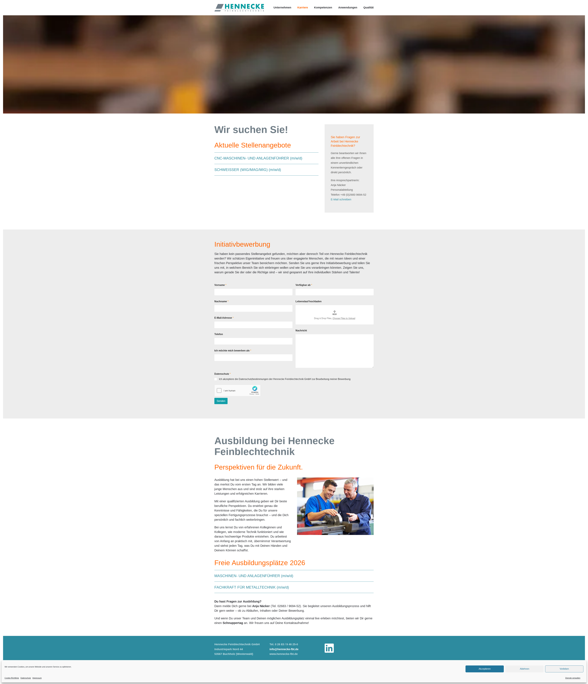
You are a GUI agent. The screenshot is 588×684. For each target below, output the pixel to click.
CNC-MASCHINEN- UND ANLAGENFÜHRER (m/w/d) (258, 158)
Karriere (302, 7)
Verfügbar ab (304, 285)
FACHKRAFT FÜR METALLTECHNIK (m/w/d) (251, 587)
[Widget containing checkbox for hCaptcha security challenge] (237, 390)
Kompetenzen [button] (323, 7)
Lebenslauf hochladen (309, 301)
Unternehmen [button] (282, 7)
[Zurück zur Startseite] (239, 7)
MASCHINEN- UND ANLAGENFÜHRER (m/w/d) (253, 576)
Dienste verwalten (572, 678)
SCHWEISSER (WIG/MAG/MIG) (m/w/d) (247, 170)
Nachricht (301, 330)
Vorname (220, 285)
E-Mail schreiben (341, 199)
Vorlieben (564, 668)
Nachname (221, 301)
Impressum (37, 678)
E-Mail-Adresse (224, 317)
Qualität (368, 7)
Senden (221, 401)
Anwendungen (347, 7)
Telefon (218, 334)
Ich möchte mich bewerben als (232, 350)
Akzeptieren (485, 668)
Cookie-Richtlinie (12, 678)
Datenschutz (26, 678)
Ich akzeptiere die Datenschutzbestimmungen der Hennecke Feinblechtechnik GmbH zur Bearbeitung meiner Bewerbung (285, 379)
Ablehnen (524, 668)
